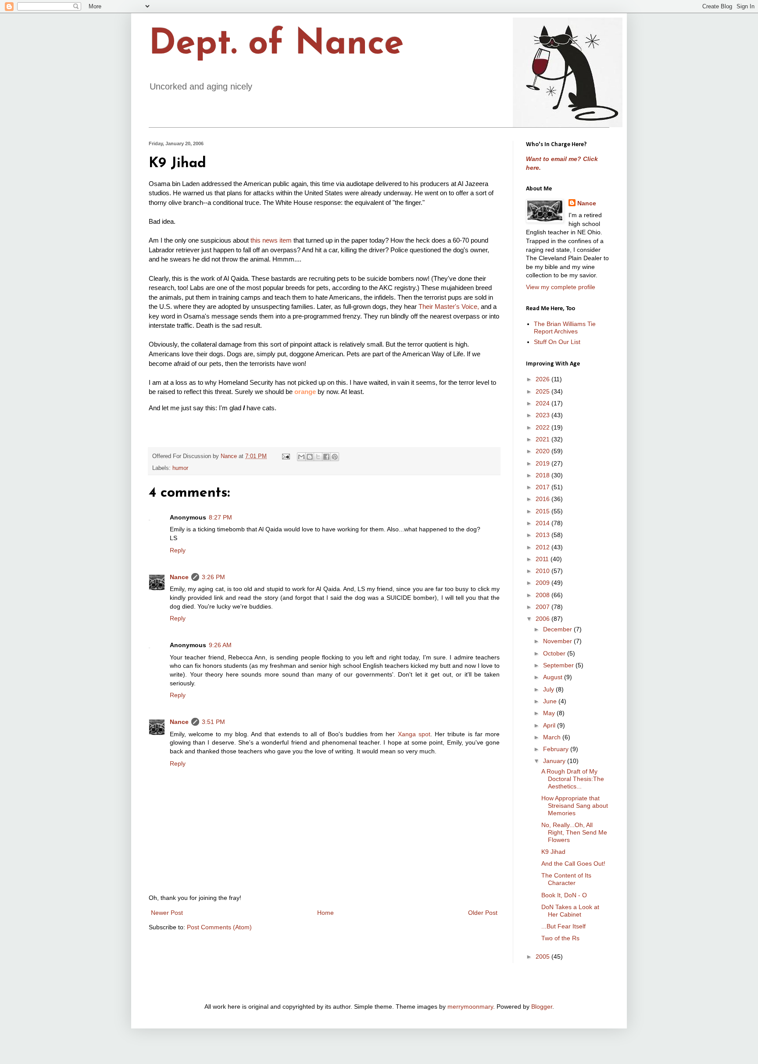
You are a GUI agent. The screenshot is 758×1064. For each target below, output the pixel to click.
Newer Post (167, 912)
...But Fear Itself (563, 926)
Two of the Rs (560, 938)
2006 (543, 618)
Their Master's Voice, (448, 306)
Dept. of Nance (276, 44)
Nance (179, 576)
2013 (543, 534)
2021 (543, 439)
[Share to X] (318, 456)
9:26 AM (220, 644)
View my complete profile (560, 286)
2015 (543, 511)
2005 (543, 956)
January (555, 760)
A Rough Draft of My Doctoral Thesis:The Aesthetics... (572, 779)
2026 (543, 379)
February (556, 748)
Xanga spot (414, 734)
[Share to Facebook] (326, 456)
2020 (543, 451)
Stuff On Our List (557, 341)
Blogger (541, 1006)
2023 (543, 415)
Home (325, 912)
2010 (543, 570)
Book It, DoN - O (564, 895)
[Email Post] (285, 456)
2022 (543, 427)
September (559, 665)
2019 (543, 463)
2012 (543, 547)
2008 (543, 594)
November (558, 641)
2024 (543, 403)
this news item (271, 240)
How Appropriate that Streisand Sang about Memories (574, 806)
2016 (543, 498)
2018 (543, 475)
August (553, 677)
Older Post (482, 912)
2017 (543, 487)
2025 (543, 391)
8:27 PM (220, 517)
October (555, 653)
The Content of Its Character (566, 879)
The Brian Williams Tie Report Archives (565, 327)
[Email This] (301, 456)
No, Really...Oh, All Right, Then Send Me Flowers (574, 832)
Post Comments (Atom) (219, 927)
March (552, 737)
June (550, 701)
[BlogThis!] (309, 456)
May (550, 712)
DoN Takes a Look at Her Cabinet (570, 910)
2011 (543, 558)
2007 (543, 606)
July (549, 689)
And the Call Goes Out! (573, 863)
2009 (543, 582)
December (558, 629)
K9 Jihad (553, 851)
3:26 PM (213, 576)
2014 (543, 523)
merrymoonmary (470, 1006)
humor (180, 468)
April (550, 725)
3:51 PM (213, 721)
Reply (178, 550)
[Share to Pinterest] (334, 456)
